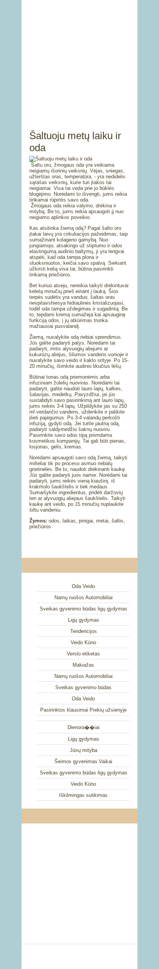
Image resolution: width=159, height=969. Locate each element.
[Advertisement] (79, 56)
